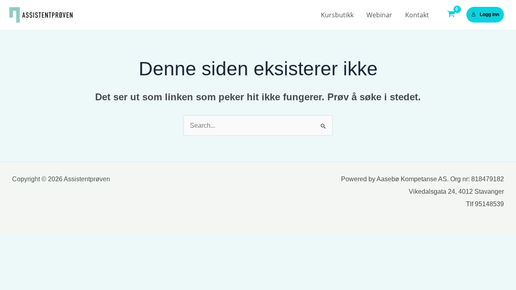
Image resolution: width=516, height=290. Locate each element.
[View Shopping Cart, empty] (450, 15)
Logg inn (489, 14)
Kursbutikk (337, 14)
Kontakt (417, 14)
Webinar (379, 14)
